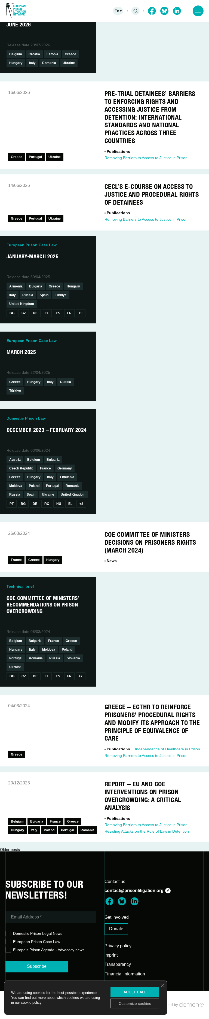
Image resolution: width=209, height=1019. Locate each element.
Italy (32, 63)
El (47, 313)
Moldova (15, 486)
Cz (23, 313)
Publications (118, 151)
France (45, 468)
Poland (34, 486)
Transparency (117, 964)
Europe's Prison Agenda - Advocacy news (48, 950)
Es (58, 313)
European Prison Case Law (36, 941)
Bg (12, 313)
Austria (15, 460)
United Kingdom (21, 304)
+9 (80, 313)
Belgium (15, 54)
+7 (80, 676)
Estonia (52, 54)
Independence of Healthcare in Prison (167, 749)
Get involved (116, 917)
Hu (58, 504)
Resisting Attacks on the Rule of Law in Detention (146, 831)
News (112, 561)
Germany (64, 468)
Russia (27, 295)
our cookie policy (28, 1002)
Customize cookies (135, 1003)
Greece (70, 54)
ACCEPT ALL (135, 992)
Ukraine (69, 63)
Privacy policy (117, 946)
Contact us (114, 881)
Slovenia (73, 658)
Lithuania (67, 477)
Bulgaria (35, 286)
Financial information (124, 974)
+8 (81, 504)
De (35, 313)
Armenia (16, 286)
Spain (44, 295)
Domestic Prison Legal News (37, 933)
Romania (49, 63)
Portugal (35, 157)
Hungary (16, 63)
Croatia (34, 54)
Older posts (10, 849)
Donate (116, 928)
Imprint (111, 955)
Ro (46, 504)
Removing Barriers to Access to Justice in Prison (146, 158)
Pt (12, 504)
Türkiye (61, 295)
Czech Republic (21, 468)
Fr (69, 313)
